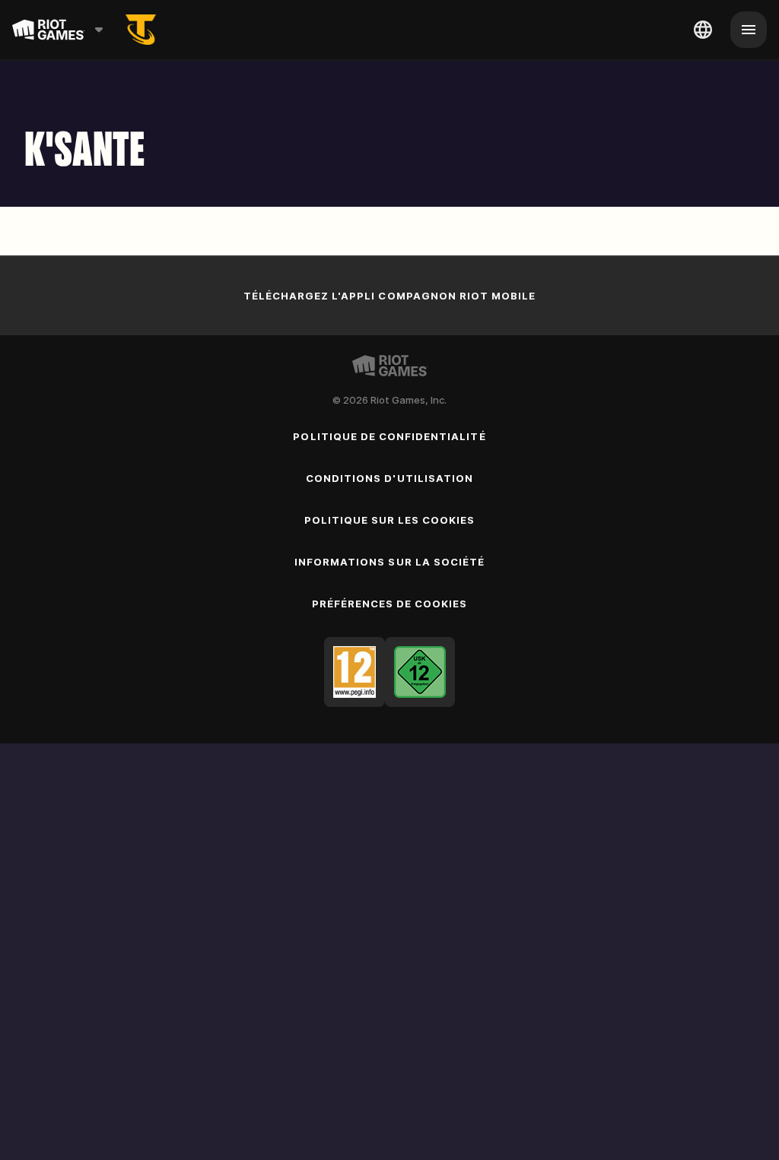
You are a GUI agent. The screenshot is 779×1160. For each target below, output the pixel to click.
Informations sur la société (389, 562)
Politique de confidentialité (389, 436)
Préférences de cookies (390, 603)
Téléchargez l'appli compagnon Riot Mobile (389, 296)
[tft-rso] (141, 29)
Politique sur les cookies (389, 520)
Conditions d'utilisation (389, 478)
